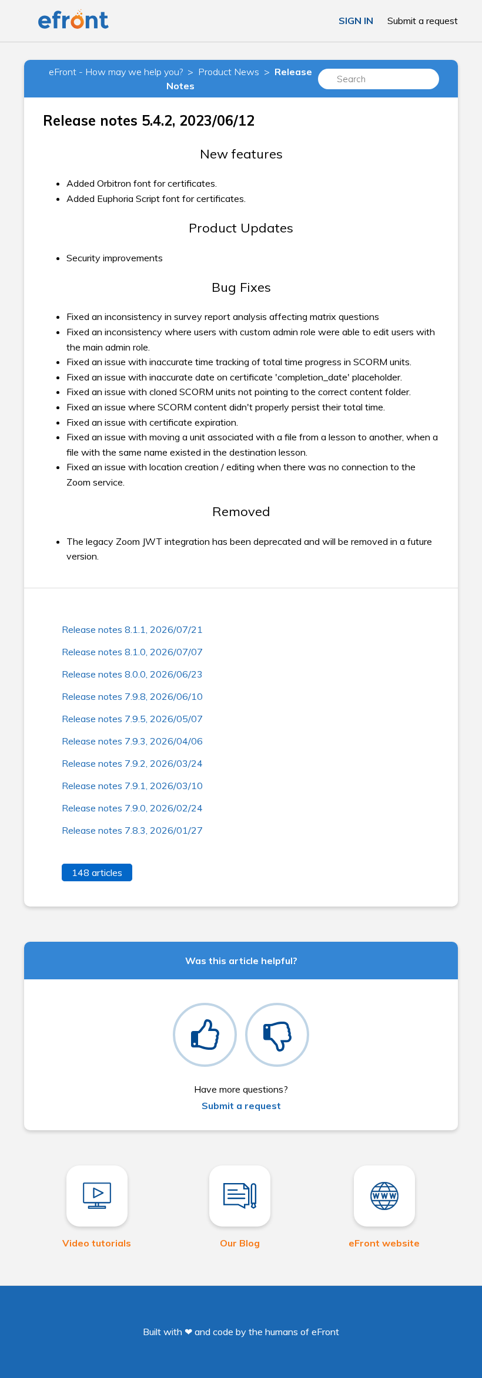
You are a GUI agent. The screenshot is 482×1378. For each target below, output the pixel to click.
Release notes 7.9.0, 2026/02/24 (132, 808)
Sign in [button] (356, 20)
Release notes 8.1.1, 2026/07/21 (132, 629)
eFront (325, 1331)
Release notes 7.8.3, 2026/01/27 (132, 830)
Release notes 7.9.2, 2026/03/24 (132, 763)
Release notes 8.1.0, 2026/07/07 (132, 652)
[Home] (73, 26)
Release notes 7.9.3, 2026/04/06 (132, 741)
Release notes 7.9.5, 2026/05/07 (132, 719)
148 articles (97, 872)
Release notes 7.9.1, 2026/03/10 (132, 785)
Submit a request (422, 20)
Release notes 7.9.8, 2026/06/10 (132, 696)
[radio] (205, 1035)
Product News (228, 72)
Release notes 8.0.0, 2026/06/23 (132, 674)
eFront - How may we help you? (116, 72)
